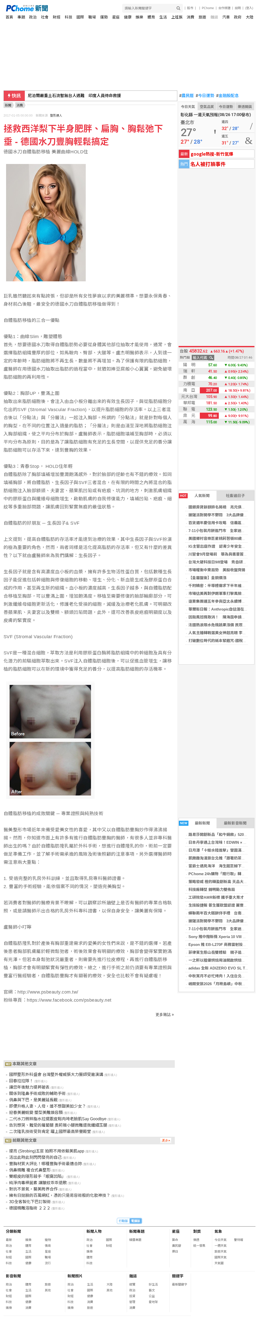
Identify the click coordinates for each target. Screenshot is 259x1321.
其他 (48, 1290)
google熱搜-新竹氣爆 (212, 154)
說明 (238, 8)
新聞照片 (75, 1276)
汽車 (226, 17)
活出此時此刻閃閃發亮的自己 (35, 1157)
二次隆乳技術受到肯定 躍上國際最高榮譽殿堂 (50, 1131)
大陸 (249, 17)
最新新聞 (195, 823)
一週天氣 (220, 1245)
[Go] (178, 8)
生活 (163, 17)
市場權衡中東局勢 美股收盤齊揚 (216, 570)
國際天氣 (220, 1257)
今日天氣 (188, 107)
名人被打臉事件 (208, 164)
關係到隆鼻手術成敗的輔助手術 (37, 1093)
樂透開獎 (245, 107)
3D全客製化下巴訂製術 (30, 1202)
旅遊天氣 (220, 1251)
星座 (116, 17)
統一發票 (199, 1245)
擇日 (175, 1251)
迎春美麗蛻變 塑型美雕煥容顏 (36, 1112)
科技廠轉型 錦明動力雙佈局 (211, 889)
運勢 (104, 17)
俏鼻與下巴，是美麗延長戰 (33, 1100)
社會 (45, 17)
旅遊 (202, 17)
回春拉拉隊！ (21, 1081)
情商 (48, 1245)
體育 (151, 17)
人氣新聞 (195, 495)
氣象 (218, 1231)
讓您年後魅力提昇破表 (29, 1087)
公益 (152, 1296)
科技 (68, 17)
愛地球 (153, 1302)
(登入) (249, 8)
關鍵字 (177, 1276)
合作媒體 (224, 8)
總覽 (132, 1284)
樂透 (196, 1240)
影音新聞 (13, 1276)
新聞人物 (94, 1231)
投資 (132, 1296)
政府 (238, 17)
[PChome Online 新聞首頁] (68, 8)
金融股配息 (227, 96)
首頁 (9, 17)
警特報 (238, 1240)
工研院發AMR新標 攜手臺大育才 (216, 897)
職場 (92, 17)
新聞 (8, 105)
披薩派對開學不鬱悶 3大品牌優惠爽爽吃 (223, 515)
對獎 (197, 1231)
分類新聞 (13, 1231)
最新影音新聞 (235, 823)
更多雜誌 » (165, 1014)
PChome (208, 8)
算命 (175, 1240)
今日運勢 (205, 96)
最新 (9, 1240)
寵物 (48, 1240)
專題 (21, 17)
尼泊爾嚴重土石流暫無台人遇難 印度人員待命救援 (74, 96)
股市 (190, 8)
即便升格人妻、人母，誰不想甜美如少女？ (47, 1106)
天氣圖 (219, 1263)
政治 (33, 17)
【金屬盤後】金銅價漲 (207, 578)
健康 (128, 17)
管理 (132, 1302)
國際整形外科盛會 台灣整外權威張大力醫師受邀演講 (56, 1074)
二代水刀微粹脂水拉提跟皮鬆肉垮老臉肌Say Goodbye (57, 1119)
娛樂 (139, 17)
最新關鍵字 (179, 1284)
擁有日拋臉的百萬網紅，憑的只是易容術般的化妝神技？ (59, 1195)
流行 (48, 1263)
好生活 (153, 1284)
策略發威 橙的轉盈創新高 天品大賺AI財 (221, 881)
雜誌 (214, 17)
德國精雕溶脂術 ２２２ (30, 1208)
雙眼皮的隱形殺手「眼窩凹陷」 (37, 1176)
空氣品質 (207, 107)
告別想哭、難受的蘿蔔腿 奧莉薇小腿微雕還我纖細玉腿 (58, 1125)
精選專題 (135, 1240)
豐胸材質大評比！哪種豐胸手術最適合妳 (45, 1164)
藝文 (152, 1290)
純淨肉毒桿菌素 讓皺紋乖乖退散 (38, 1183)
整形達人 (56, 115)
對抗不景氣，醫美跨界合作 (33, 1189)
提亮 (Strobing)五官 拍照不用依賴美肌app (46, 1151)
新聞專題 (136, 1231)
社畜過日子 (235, 495)
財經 (56, 17)
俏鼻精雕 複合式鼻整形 (30, 1170)
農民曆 (186, 96)
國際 (80, 17)
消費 (190, 17)
